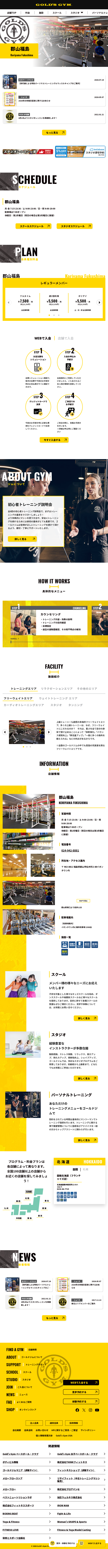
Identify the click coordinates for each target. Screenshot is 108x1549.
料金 (27, 12)
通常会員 (54, 1422)
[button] (49, 315)
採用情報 (74, 1422)
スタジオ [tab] (56, 705)
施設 (41, 12)
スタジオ (75, 12)
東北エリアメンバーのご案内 (83, 1303)
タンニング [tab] (75, 705)
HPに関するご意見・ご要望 (64, 1430)
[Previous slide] (5, 733)
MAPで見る (83, 901)
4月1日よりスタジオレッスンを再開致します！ (37, 118)
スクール (57, 12)
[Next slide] (99, 303)
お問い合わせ (42, 1430)
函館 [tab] (75, 1169)
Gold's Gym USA (64, 1435)
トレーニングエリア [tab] (24, 688)
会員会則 (28, 1430)
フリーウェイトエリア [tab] (18, 698)
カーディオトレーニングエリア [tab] (24, 705)
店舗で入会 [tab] (66, 338)
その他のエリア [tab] (87, 688)
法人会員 (34, 1422)
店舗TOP (11, 12)
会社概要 (17, 1430)
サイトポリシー (88, 1430)
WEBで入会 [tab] (43, 338)
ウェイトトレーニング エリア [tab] (58, 698)
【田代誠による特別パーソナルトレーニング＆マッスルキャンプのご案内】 (49, 83)
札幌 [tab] (85, 1169)
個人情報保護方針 (44, 1435)
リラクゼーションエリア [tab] (57, 688)
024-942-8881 (70, 850)
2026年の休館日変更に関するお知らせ (34, 100)
